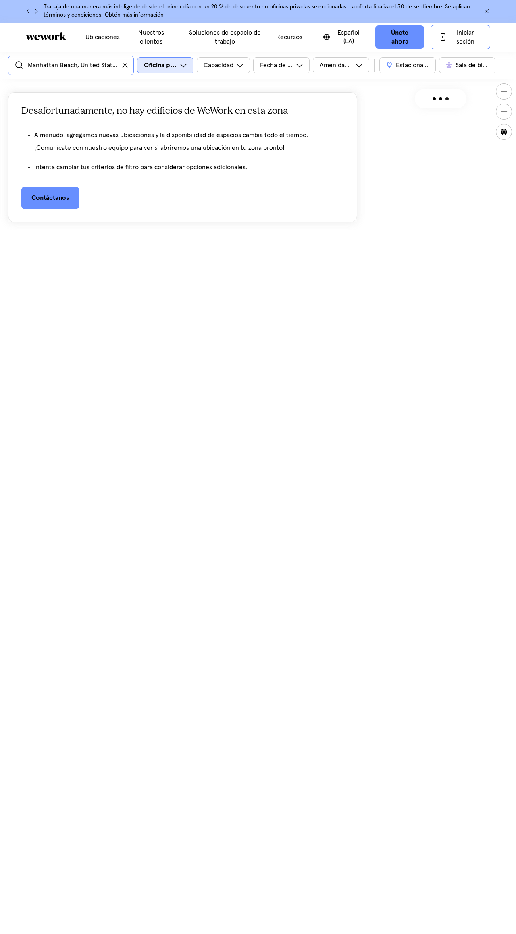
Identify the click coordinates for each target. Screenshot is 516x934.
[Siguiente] (36, 11)
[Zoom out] (504, 112)
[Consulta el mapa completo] (504, 132)
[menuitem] (102, 37)
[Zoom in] (504, 91)
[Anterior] (28, 11)
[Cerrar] (486, 11)
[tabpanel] (182, 163)
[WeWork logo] (46, 36)
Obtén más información (134, 15)
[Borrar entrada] (125, 65)
